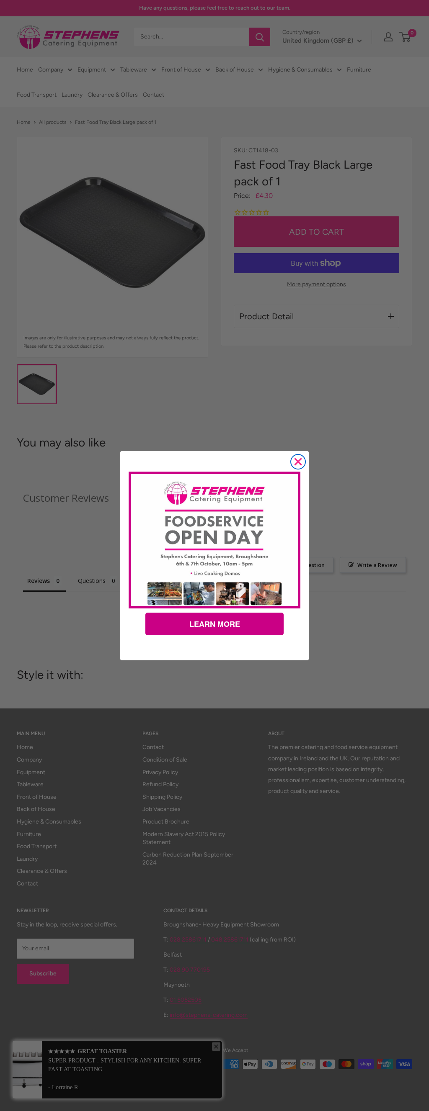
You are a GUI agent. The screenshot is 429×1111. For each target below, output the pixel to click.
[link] (214, 540)
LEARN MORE (214, 623)
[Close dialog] (298, 461)
